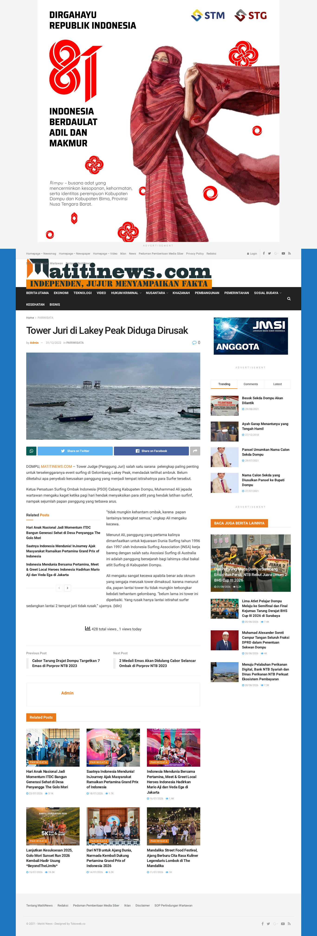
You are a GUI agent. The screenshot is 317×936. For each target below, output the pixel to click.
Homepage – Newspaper (74, 253)
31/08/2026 (223, 586)
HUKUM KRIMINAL (124, 293)
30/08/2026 (251, 621)
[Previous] (59, 588)
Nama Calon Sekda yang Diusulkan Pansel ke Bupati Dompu (263, 480)
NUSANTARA (155, 293)
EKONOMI (61, 293)
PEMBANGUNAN (207, 293)
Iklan (123, 253)
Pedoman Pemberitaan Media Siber (161, 253)
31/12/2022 (53, 342)
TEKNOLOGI (83, 293)
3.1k (50, 793)
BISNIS (55, 304)
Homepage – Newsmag (41, 253)
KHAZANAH (181, 293)
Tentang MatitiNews (78, 263)
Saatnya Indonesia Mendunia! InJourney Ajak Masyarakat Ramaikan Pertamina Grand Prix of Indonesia (62, 551)
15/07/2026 (35, 872)
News (132, 253)
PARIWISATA (45, 317)
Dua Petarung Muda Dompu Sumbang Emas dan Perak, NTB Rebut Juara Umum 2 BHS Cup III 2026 (250, 575)
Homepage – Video (105, 253)
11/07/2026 (156, 872)
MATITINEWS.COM (56, 466)
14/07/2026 (96, 872)
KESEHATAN (35, 304)
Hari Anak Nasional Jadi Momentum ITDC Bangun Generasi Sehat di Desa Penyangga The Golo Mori (63, 532)
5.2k (111, 872)
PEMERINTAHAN (236, 293)
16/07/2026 (156, 798)
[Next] (67, 588)
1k (170, 872)
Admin (34, 342)
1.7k (111, 793)
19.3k (51, 872)
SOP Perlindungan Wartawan (44, 263)
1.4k (171, 798)
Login (253, 253)
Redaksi (211, 253)
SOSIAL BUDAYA (266, 293)
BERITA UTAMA (37, 293)
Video (101, 293)
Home (30, 317)
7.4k (266, 621)
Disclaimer (143, 905)
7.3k (266, 685)
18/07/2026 (96, 793)
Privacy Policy (195, 253)
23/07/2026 (35, 793)
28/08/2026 (251, 653)
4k (265, 653)
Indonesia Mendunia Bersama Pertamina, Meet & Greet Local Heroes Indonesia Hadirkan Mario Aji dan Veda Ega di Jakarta (63, 569)
